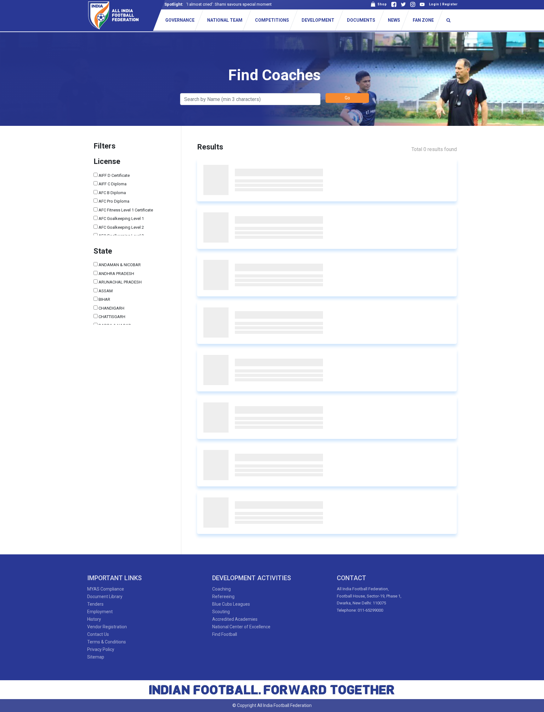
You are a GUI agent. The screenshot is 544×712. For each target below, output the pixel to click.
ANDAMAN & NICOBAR (119, 264)
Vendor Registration (107, 626)
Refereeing (223, 596)
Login (434, 4)
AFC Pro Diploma (113, 201)
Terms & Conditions (106, 641)
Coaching (221, 588)
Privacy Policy (100, 649)
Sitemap (95, 656)
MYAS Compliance (105, 588)
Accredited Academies (235, 619)
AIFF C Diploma (112, 184)
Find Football (224, 634)
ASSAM (105, 291)
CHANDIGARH (111, 308)
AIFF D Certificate (114, 175)
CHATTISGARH (111, 316)
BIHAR (104, 299)
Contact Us (98, 634)
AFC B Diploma (112, 192)
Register (450, 4)
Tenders (95, 604)
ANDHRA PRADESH (116, 273)
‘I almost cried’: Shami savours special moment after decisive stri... (246, 4)
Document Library (104, 596)
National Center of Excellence (241, 626)
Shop (381, 4)
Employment (100, 611)
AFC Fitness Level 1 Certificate (125, 210)
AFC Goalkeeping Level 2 (121, 227)
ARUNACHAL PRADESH (120, 282)
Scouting (221, 611)
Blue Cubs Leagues (231, 604)
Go (347, 97)
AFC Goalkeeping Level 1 (121, 218)
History (94, 619)
